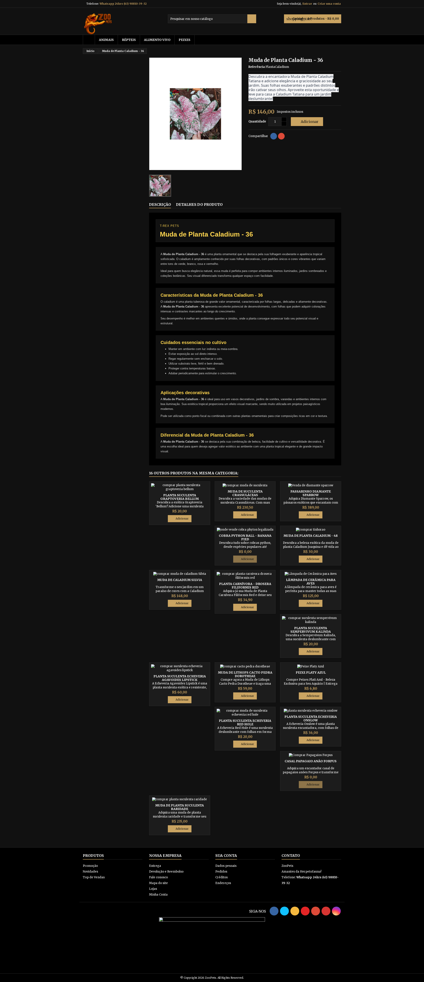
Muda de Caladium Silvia (179, 580)
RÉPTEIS (129, 40)
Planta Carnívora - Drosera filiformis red (245, 585)
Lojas (153, 889)
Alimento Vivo (157, 40)
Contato (291, 855)
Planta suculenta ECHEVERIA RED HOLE (245, 722)
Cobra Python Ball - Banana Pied (245, 537)
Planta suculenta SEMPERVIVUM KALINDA (310, 630)
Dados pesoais (226, 866)
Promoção (90, 866)
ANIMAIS (106, 40)
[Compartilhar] (273, 136)
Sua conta (226, 855)
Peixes (184, 40)
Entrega (155, 866)
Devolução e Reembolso (166, 871)
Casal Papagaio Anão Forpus (311, 761)
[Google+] (281, 136)
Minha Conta (158, 894)
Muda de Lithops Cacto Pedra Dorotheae (245, 674)
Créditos (221, 877)
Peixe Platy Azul (311, 672)
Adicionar (306, 121)
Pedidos (221, 871)
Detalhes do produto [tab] (199, 204)
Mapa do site (158, 883)
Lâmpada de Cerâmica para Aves (310, 581)
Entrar (307, 3)
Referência (256, 67)
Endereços (223, 883)
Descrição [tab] (160, 204)
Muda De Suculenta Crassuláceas (245, 493)
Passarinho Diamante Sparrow (310, 493)
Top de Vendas (94, 877)
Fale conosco (158, 877)
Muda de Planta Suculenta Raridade (179, 807)
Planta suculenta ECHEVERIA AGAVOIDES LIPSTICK (179, 678)
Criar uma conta (329, 3)
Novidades (90, 871)
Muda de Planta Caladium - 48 (311, 536)
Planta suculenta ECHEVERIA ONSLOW (310, 718)
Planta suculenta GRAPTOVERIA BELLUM (179, 497)
